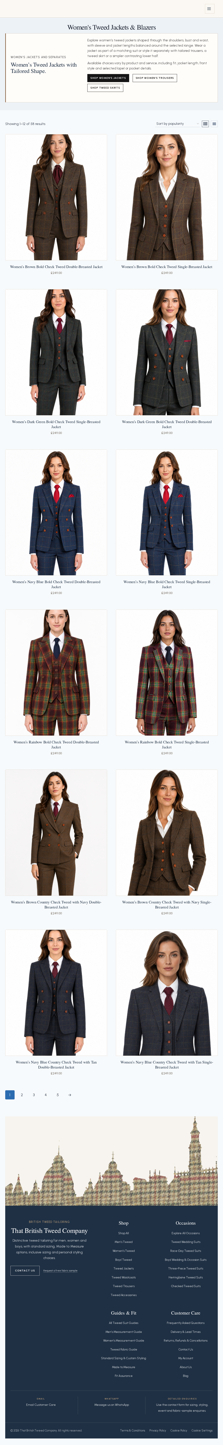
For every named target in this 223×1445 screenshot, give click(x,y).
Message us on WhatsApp (111, 1405)
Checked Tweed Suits (186, 1286)
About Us (186, 1367)
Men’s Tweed (123, 1242)
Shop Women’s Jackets (108, 77)
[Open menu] (210, 9)
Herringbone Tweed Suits (186, 1277)
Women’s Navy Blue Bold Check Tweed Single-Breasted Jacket (166, 584)
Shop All (123, 1233)
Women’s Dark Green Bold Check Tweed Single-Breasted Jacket (56, 424)
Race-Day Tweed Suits (185, 1251)
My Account (185, 1358)
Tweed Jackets (123, 1268)
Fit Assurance (124, 1376)
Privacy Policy (157, 1430)
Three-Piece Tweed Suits (185, 1268)
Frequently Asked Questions (185, 1323)
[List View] (214, 124)
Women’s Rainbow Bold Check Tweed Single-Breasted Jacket (167, 744)
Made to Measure (123, 1367)
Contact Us (25, 1270)
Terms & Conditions (132, 1430)
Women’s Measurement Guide (123, 1340)
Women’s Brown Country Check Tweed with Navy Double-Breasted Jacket (56, 904)
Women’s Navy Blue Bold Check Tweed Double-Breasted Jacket (56, 584)
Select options (27, 279)
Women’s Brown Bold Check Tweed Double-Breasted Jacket (56, 266)
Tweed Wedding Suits (185, 1242)
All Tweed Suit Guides (123, 1323)
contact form (176, 1405)
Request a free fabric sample (60, 1270)
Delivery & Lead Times (186, 1332)
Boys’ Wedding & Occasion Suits (185, 1260)
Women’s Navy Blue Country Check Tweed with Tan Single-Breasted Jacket (166, 1064)
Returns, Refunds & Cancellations (186, 1340)
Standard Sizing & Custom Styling (123, 1358)
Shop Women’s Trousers (155, 77)
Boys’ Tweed (123, 1260)
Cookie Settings (202, 1430)
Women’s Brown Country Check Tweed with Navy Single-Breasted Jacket (166, 904)
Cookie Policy (179, 1430)
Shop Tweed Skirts (105, 87)
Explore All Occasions (185, 1233)
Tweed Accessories (123, 1295)
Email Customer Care (41, 1405)
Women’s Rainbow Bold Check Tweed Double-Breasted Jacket (56, 744)
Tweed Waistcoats (124, 1277)
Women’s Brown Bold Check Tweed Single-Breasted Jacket (166, 266)
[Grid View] (205, 124)
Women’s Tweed (124, 1251)
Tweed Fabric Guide (123, 1349)
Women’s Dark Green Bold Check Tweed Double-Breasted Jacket (167, 424)
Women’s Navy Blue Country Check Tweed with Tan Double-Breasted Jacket (56, 1064)
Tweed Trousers (124, 1286)
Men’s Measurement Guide (123, 1332)
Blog (185, 1376)
